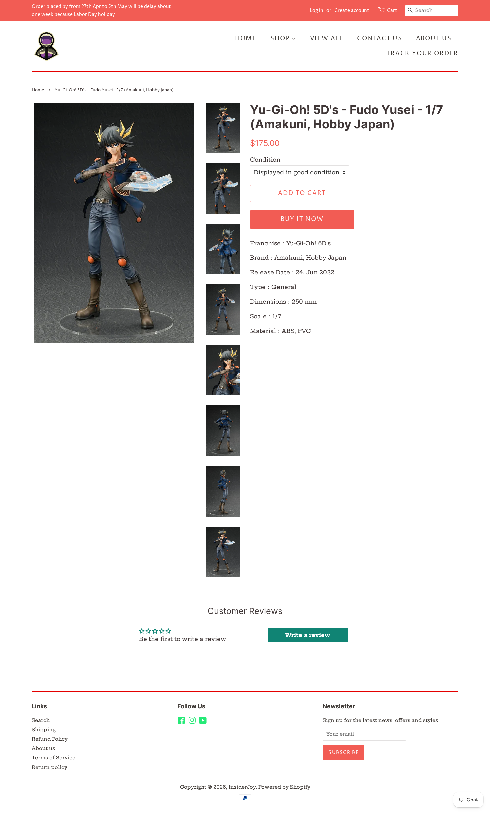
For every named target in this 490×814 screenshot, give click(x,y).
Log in (316, 10)
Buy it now (302, 219)
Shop (281, 38)
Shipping (44, 730)
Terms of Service (53, 758)
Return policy (49, 767)
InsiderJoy (242, 787)
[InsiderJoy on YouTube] (203, 722)
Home (246, 38)
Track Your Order (422, 53)
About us (43, 748)
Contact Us (379, 38)
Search (41, 720)
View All (326, 38)
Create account (351, 10)
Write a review (307, 635)
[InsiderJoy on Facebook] (181, 722)
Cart (392, 10)
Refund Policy (50, 739)
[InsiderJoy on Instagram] (192, 722)
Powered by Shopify (284, 787)
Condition (265, 159)
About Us (434, 38)
